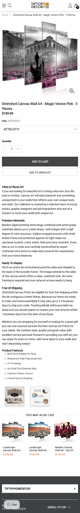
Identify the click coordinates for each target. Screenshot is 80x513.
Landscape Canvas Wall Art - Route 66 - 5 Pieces (12, 449)
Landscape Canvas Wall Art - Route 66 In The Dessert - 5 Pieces (39, 449)
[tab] (40, 488)
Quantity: (7, 141)
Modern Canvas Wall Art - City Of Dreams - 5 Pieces (65, 449)
